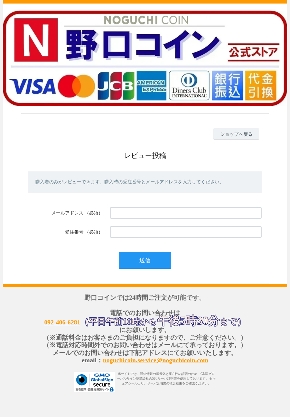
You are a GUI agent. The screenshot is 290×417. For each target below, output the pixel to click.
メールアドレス (67, 213)
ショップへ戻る (236, 134)
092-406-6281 (62, 322)
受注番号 (74, 232)
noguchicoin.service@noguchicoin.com (155, 360)
